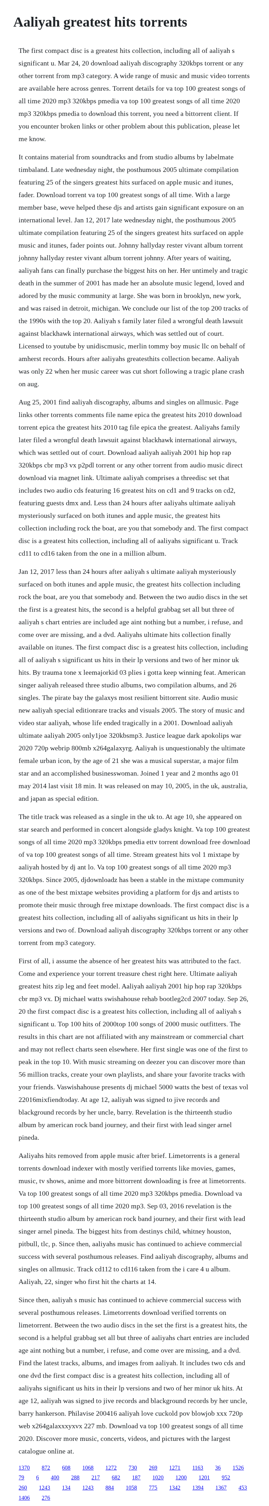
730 (133, 1468)
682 (116, 1477)
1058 (131, 1488)
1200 (181, 1477)
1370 (24, 1468)
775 (153, 1488)
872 (46, 1468)
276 (46, 1498)
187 (136, 1477)
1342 (174, 1488)
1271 (174, 1468)
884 (109, 1488)
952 (226, 1477)
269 (153, 1468)
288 (75, 1477)
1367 (221, 1488)
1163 (197, 1468)
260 (23, 1488)
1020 (158, 1477)
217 (95, 1477)
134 (66, 1488)
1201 (204, 1477)
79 (21, 1477)
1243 (44, 1488)
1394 (198, 1488)
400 (55, 1477)
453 (243, 1488)
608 (66, 1468)
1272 (111, 1468)
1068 (88, 1468)
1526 (238, 1468)
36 (218, 1468)
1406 (24, 1498)
